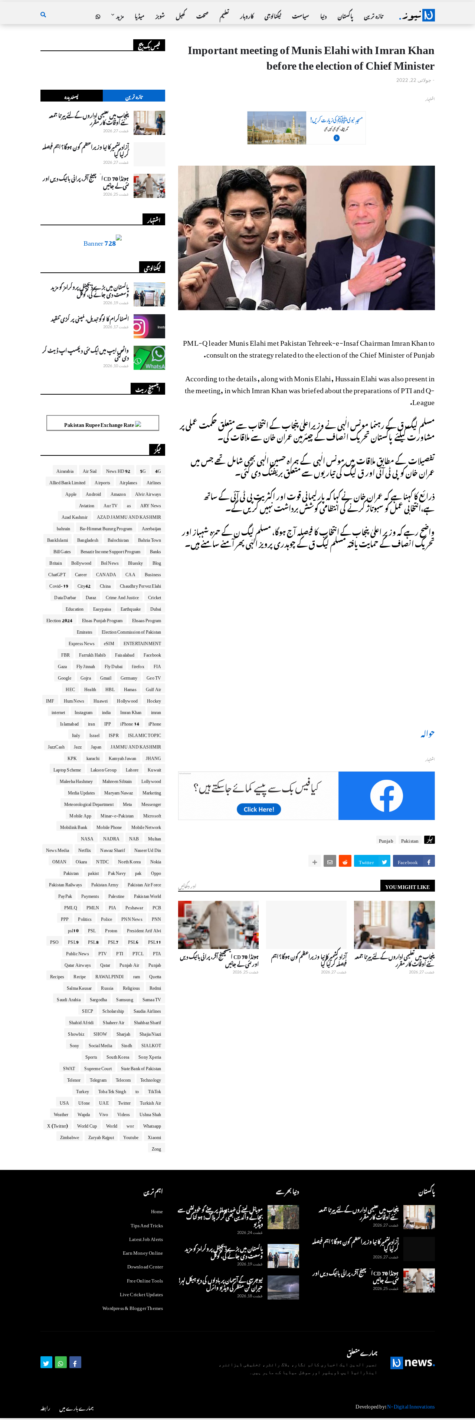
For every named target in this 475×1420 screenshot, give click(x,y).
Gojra (86, 676)
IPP (107, 722)
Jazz (78, 745)
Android (93, 493)
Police (106, 918)
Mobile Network (146, 826)
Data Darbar (65, 596)
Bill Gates (62, 550)
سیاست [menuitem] (300, 15)
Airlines (154, 481)
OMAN (59, 860)
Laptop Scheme (67, 768)
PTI (119, 952)
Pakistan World (147, 895)
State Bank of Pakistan (141, 1067)
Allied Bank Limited (67, 481)
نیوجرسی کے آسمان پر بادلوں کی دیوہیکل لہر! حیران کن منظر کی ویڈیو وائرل (220, 1282)
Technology (150, 1079)
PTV (102, 952)
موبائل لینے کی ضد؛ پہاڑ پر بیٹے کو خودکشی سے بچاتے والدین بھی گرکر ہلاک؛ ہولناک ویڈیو (220, 1216)
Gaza (62, 665)
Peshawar (134, 906)
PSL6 (133, 941)
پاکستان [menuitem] (345, 15)
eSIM (109, 642)
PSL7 (113, 941)
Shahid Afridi (81, 1021)
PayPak (65, 895)
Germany (129, 676)
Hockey (154, 699)
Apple (70, 493)
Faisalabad (124, 653)
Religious (131, 987)
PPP (65, 918)
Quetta (155, 975)
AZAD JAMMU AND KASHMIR (129, 516)
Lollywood (151, 780)
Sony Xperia (149, 1056)
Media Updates (81, 791)
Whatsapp (152, 1124)
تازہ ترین (133, 96)
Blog (157, 562)
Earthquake (131, 608)
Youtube (130, 1136)
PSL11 (154, 941)
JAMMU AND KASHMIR (136, 745)
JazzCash (56, 745)
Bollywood (81, 562)
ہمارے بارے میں (76, 1407)
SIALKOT (151, 1044)
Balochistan (118, 539)
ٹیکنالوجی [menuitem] (273, 15)
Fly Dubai (114, 665)
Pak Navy (117, 872)
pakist (93, 872)
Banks (155, 550)
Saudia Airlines (147, 1010)
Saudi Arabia (68, 998)
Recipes (57, 975)
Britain (55, 562)
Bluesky (135, 562)
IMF (50, 699)
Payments (90, 895)
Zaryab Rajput (101, 1136)
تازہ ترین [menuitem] (373, 15)
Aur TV (111, 504)
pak (138, 872)
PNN (156, 918)
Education (75, 608)
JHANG (153, 757)
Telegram (98, 1079)
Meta (127, 803)
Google (64, 676)
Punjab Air (129, 964)
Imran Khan (131, 711)
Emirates (85, 631)
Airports (102, 481)
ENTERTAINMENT (142, 642)
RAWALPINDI (109, 975)
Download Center (145, 1265)
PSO (54, 941)
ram (136, 975)
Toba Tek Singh (112, 1090)
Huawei (101, 699)
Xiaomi (154, 1136)
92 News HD (118, 470)
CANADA (106, 573)
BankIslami (57, 539)
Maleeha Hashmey (76, 780)
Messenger (151, 803)
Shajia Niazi (150, 1033)
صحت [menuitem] (202, 15)
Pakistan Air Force (144, 883)
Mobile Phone (109, 826)
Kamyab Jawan (122, 757)
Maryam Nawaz (118, 791)
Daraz (91, 596)
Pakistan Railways (65, 883)
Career (81, 573)
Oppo (156, 872)
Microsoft (152, 814)
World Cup (87, 1124)
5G (143, 470)
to (137, 1090)
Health (90, 688)
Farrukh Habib (92, 653)
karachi (92, 757)
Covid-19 (58, 585)
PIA (113, 906)
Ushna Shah (150, 1113)
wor (130, 1124)
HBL (110, 688)
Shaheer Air (113, 1021)
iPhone (154, 722)
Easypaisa (102, 608)
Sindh (126, 1044)
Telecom (123, 1079)
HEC (70, 688)
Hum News (74, 699)
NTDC (102, 860)
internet (58, 711)
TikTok (154, 1090)
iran (91, 722)
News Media (57, 849)
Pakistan (410, 840)
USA (64, 1102)
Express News (82, 642)
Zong (156, 1147)
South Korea (118, 1056)
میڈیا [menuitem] (139, 15)
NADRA (111, 837)
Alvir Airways (148, 493)
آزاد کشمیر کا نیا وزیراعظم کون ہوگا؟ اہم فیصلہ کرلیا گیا (309, 959)
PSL (92, 929)
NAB (134, 837)
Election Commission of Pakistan (131, 631)
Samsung (124, 998)
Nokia (155, 860)
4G (158, 470)
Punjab (386, 840)
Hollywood (127, 699)
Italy (76, 734)
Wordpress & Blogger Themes (132, 1307)
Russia (107, 987)
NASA (87, 837)
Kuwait (154, 768)
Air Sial (90, 470)
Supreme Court (98, 1067)
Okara (81, 860)
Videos (123, 1113)
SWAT (69, 1067)
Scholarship (113, 1010)
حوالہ (428, 732)
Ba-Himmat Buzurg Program (106, 527)
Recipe (79, 975)
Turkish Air (150, 1102)
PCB (157, 906)
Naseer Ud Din (147, 849)
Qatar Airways (78, 964)
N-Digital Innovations (411, 1405)
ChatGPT (56, 573)
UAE (104, 1102)
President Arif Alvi (144, 929)
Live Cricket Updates (141, 1293)
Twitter (124, 1102)
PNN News (131, 918)
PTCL (138, 952)
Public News (77, 952)
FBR (65, 653)
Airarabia (64, 470)
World (111, 1124)
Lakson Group (104, 768)
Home (157, 1210)
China (105, 585)
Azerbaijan (151, 527)
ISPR (114, 734)
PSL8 (93, 941)
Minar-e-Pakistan (117, 814)
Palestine (116, 895)
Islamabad (69, 722)
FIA (157, 665)
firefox (138, 665)
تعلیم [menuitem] (224, 15)
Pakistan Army (104, 883)
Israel (94, 734)
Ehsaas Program (146, 619)
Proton (111, 929)
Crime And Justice (122, 596)
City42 (84, 585)
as (129, 504)
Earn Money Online (143, 1251)
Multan (154, 837)
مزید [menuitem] (120, 15)
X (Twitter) (57, 1124)
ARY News (150, 504)
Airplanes (128, 481)
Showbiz (76, 1033)
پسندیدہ (72, 96)
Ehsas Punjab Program (102, 619)
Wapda (84, 1113)
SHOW (100, 1033)
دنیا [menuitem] (323, 15)
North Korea (129, 860)
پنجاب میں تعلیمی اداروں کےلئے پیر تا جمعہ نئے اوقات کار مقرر (395, 959)
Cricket (154, 596)
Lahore (132, 768)
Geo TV (154, 676)
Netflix (84, 849)
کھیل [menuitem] (180, 15)
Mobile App (80, 814)
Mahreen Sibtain (117, 780)
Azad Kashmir (75, 516)
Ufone (84, 1102)
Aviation (87, 504)
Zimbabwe (69, 1136)
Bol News (110, 562)
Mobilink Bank (74, 826)
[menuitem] (98, 15)
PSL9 (73, 941)
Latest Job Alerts (146, 1238)
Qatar (105, 964)
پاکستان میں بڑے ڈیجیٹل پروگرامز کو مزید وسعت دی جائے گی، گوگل (90, 289)
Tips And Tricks (147, 1224)
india (106, 711)
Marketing (151, 791)
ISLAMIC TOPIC (144, 734)
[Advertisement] (306, 140)
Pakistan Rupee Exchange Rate (99, 423)
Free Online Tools (145, 1279)
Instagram (84, 711)
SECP (87, 1010)
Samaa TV (151, 998)
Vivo (103, 1113)
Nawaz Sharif (112, 849)
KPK (72, 757)
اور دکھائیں (187, 885)
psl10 (73, 929)
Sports (91, 1056)
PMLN (92, 906)
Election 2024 (59, 619)
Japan (96, 745)
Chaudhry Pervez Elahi (140, 585)
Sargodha (98, 998)
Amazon (118, 493)
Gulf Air (153, 688)
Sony (74, 1044)
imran (156, 711)
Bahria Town (149, 539)
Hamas (130, 688)
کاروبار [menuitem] (246, 15)
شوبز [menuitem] (160, 15)
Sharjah (123, 1033)
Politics (85, 918)
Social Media (100, 1044)
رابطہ (45, 1407)
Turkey (82, 1090)
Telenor (74, 1079)
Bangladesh (87, 539)
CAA (130, 573)
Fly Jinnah (85, 665)
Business (153, 573)
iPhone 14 (129, 722)
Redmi (155, 987)
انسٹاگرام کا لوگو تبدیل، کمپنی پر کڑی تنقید (90, 318)
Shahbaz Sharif (147, 1021)
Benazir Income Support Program (111, 550)
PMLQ (70, 906)
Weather (61, 1113)
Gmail (105, 676)
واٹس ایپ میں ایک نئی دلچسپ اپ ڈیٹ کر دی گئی (85, 353)
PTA (157, 952)
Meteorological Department (89, 803)
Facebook (152, 653)
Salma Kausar (79, 987)
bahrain (63, 527)
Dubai (155, 608)
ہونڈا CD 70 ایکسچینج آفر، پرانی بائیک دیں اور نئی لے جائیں (219, 959)
